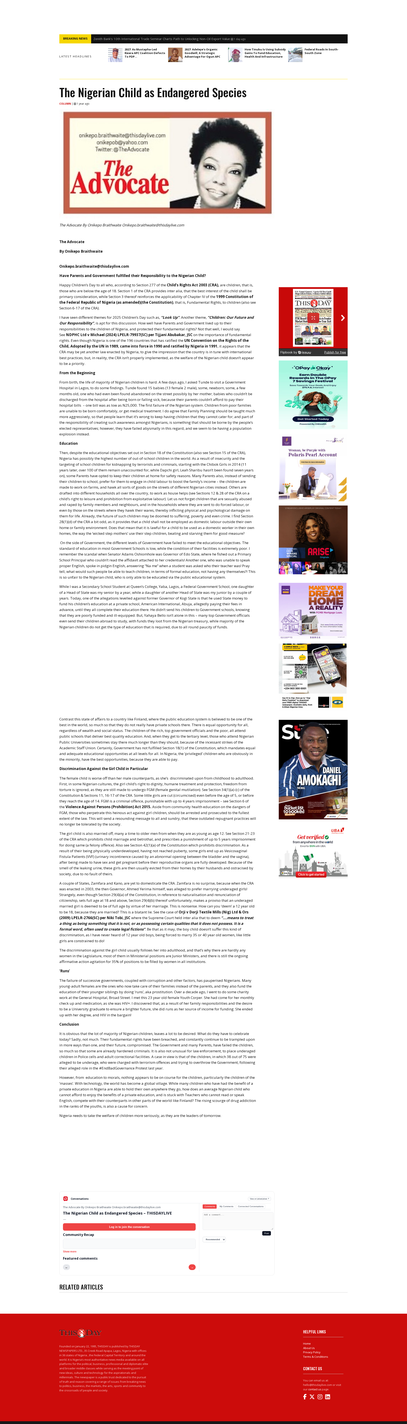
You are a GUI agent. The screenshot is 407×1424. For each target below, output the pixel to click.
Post (266, 1233)
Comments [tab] (210, 1206)
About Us (309, 1348)
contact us (314, 1389)
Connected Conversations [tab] (250, 1206)
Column (65, 103)
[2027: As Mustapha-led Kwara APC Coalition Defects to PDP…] (115, 55)
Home (307, 1343)
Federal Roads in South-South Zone (322, 51)
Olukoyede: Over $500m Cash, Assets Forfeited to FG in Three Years (144, 39)
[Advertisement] (167, 1158)
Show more (70, 1251)
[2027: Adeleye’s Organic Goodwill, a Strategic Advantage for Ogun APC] (175, 55)
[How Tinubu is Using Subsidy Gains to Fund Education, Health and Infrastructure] (235, 55)
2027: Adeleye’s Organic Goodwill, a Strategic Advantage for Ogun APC (202, 52)
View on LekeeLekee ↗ (259, 1199)
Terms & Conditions (315, 1357)
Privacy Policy (312, 1352)
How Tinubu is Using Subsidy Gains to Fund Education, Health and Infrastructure (265, 52)
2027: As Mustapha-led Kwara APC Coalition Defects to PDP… (145, 52)
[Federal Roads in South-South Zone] (295, 55)
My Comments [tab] (226, 1206)
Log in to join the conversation (129, 1227)
